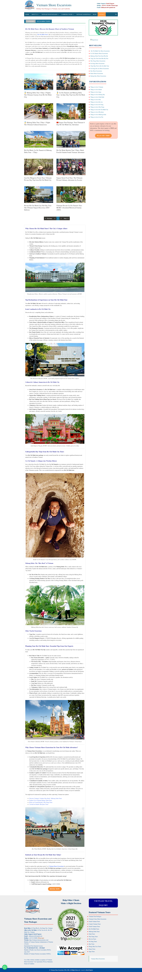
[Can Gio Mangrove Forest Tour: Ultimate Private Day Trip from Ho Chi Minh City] (38, 167)
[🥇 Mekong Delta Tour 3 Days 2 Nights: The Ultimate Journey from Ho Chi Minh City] (38, 81)
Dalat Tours (92, 934)
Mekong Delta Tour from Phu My (99, 56)
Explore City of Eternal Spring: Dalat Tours (40, 800)
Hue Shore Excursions (96, 71)
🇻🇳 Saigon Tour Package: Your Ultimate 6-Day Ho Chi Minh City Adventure (70, 123)
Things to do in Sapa (95, 92)
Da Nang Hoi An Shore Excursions (99, 68)
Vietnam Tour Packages (49, 14)
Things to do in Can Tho (96, 117)
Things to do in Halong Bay (97, 94)
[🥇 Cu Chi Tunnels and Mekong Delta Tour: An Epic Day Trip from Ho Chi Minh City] (70, 81)
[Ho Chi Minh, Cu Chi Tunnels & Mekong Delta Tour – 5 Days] (38, 139)
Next (65, 218)
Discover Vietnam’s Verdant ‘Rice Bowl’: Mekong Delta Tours (45, 798)
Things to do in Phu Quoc (97, 112)
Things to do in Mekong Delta (98, 114)
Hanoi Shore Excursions (96, 73)
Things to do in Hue (95, 99)
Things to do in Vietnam (96, 87)
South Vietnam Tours (94, 921)
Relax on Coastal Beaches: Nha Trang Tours (40, 802)
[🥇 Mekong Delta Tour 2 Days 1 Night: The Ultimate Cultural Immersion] (38, 111)
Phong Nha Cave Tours (95, 946)
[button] (4, 967)
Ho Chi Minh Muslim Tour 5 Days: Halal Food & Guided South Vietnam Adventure (70, 151)
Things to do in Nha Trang (97, 107)
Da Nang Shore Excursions (97, 63)
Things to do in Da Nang (96, 104)
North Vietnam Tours (94, 926)
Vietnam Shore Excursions (53, 5)
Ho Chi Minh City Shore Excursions (100, 51)
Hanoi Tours (92, 949)
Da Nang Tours (93, 941)
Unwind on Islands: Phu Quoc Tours (38, 804)
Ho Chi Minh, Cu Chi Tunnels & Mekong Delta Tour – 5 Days (38, 151)
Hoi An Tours (92, 939)
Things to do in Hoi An (96, 102)
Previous (49, 218)
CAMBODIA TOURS (66, 14)
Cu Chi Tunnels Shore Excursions (99, 53)
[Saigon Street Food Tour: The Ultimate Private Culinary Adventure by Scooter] (70, 167)
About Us (34, 14)
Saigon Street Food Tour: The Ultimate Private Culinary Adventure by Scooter (69, 179)
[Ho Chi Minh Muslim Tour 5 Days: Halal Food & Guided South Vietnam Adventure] (70, 139)
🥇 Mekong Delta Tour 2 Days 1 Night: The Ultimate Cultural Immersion (37, 123)
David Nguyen (89, 970)
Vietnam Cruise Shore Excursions (97, 919)
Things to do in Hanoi (96, 89)
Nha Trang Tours (93, 936)
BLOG (94, 14)
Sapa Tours (92, 951)
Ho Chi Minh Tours (94, 929)
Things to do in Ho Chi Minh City (99, 109)
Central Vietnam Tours (95, 924)
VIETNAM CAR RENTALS (83, 14)
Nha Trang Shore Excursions (97, 61)
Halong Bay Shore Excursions (98, 76)
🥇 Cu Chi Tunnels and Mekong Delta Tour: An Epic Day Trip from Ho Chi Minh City (70, 95)
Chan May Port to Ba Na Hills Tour (99, 66)
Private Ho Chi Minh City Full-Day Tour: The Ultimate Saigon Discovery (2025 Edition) (38, 207)
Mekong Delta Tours (94, 931)
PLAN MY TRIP (103, 136)
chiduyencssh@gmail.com (108, 7)
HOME (27, 14)
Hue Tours (91, 944)
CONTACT (102, 14)
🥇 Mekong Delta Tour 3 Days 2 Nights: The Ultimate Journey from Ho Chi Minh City (38, 95)
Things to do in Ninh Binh (97, 97)
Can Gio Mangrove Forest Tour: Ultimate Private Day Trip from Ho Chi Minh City (38, 179)
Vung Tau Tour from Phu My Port (99, 58)
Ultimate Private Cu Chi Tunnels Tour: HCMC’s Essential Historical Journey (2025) (69, 207)
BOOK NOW (55, 889)
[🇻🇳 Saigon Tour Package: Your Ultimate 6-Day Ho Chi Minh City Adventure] (70, 111)
